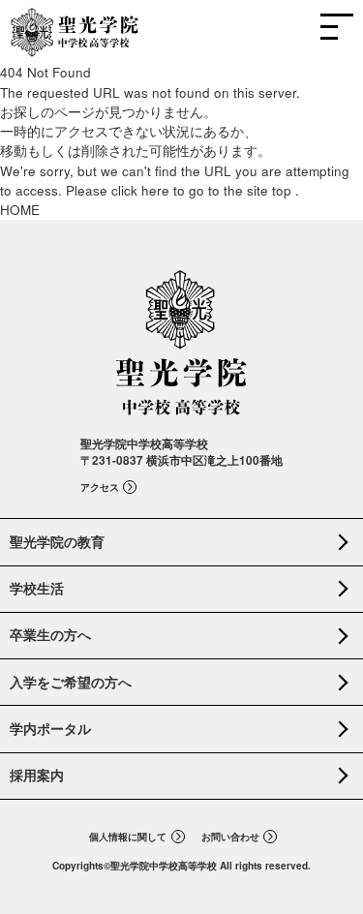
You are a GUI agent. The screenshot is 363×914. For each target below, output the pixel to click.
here (155, 190)
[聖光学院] (75, 46)
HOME (20, 209)
